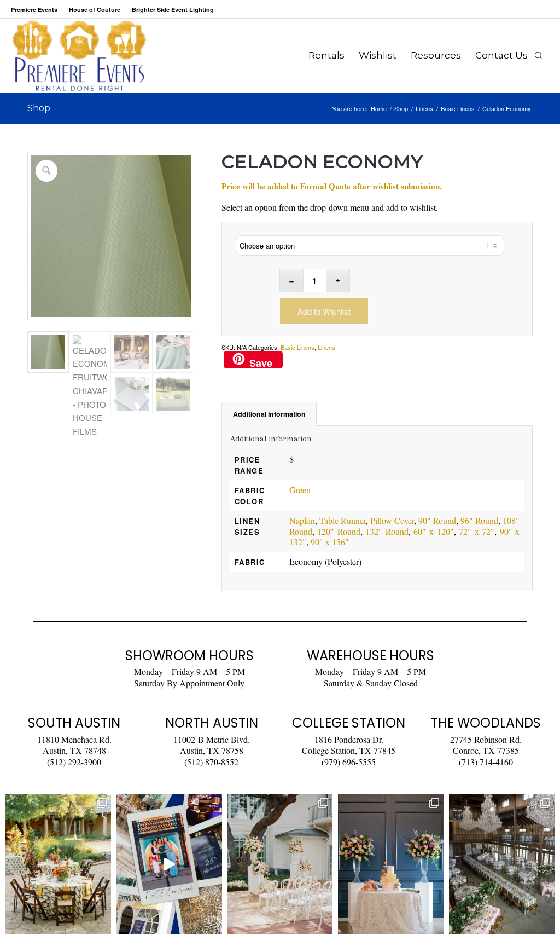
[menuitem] (37, 12)
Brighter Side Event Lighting (173, 9)
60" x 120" (433, 531)
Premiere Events (34, 9)
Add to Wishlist (324, 311)
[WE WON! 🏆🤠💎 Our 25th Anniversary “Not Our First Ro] (169, 864)
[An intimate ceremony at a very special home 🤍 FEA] (280, 864)
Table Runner (342, 520)
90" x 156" (330, 541)
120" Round (338, 531)
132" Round (387, 531)
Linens (326, 347)
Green (300, 489)
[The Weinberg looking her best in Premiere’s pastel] (502, 864)
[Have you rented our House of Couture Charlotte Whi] (391, 864)
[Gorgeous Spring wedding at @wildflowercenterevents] (58, 864)
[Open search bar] (538, 55)
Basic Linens (297, 347)
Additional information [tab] (269, 414)
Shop (38, 108)
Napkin (302, 520)
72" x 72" (476, 531)
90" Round (437, 520)
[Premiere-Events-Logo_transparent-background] (79, 56)
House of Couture (94, 9)
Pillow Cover (392, 520)
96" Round (479, 520)
